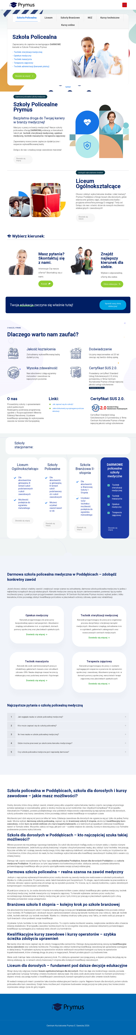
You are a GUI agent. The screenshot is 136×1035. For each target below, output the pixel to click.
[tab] (27, 17)
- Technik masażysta (22, 59)
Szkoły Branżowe (70, 17)
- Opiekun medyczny (21, 55)
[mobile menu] (124, 5)
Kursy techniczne (109, 17)
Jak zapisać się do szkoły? (62, 404)
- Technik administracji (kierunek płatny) (30, 66)
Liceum (48, 17)
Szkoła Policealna (27, 17)
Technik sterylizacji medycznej (117, 488)
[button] (68, 717)
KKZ (90, 17)
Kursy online (68, 25)
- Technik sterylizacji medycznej (27, 52)
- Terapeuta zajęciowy (22, 63)
